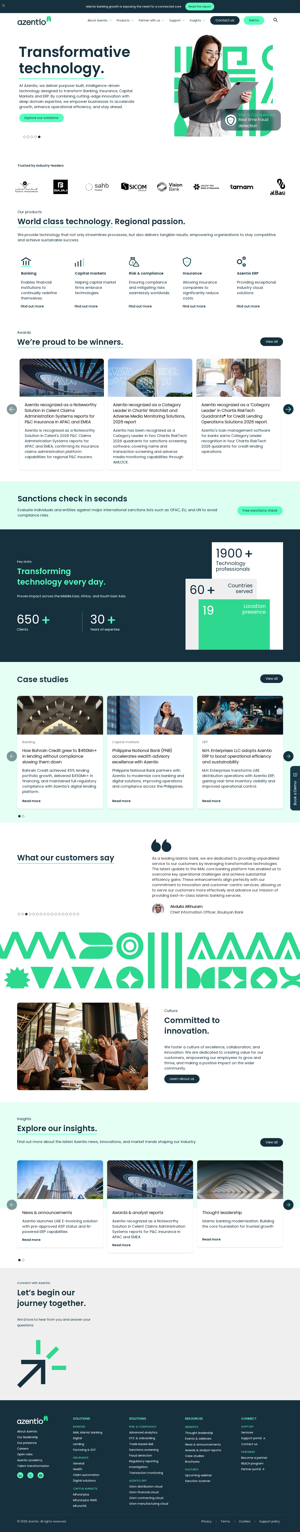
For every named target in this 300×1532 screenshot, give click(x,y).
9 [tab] (48, 893)
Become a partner (254, 1436)
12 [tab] (59, 893)
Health (77, 1448)
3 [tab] (32, 137)
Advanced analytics (143, 1411)
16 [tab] (74, 893)
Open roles (25, 1433)
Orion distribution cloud (145, 1465)
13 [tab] (63, 893)
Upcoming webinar (198, 1454)
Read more (31, 801)
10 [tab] (52, 893)
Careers (23, 1427)
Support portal (251, 1417)
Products (123, 20)
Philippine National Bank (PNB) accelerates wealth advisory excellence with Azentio (142, 756)
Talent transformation (33, 1445)
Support (175, 20)
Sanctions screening (144, 1429)
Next (289, 871)
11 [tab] (55, 893)
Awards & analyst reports (137, 1191)
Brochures (192, 1440)
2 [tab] (28, 137)
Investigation (138, 1446)
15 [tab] (70, 893)
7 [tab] (41, 893)
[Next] (288, 409)
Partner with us (149, 20)
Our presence (27, 1422)
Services (247, 1411)
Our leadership (27, 1416)
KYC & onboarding (142, 1417)
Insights (195, 20)
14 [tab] (67, 893)
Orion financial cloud (144, 1471)
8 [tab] (44, 893)
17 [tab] (78, 893)
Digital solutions (84, 1459)
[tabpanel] (150, 83)
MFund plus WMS (85, 1479)
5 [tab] (39, 137)
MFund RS (80, 1485)
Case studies (194, 1435)
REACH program (252, 1442)
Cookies (244, 1500)
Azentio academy (29, 1439)
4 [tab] (35, 137)
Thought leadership (222, 1191)
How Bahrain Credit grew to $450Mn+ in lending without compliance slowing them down (59, 756)
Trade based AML (141, 1423)
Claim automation (86, 1454)
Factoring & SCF (84, 1429)
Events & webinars (198, 1417)
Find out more (32, 306)
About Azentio (98, 20)
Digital (77, 1417)
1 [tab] (24, 137)
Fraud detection (140, 1434)
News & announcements (47, 1191)
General (78, 1442)
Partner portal (251, 1448)
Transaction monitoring (146, 1452)
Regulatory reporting (143, 1440)
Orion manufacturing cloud (148, 1482)
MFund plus (81, 1473)
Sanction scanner (197, 1460)
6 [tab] (37, 893)
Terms (225, 1500)
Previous (146, 871)
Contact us (249, 1423)
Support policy (269, 1500)
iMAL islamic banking (87, 1411)
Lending (78, 1423)
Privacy (206, 1500)
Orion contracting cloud (146, 1477)
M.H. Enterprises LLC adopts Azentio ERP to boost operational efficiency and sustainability (237, 756)
